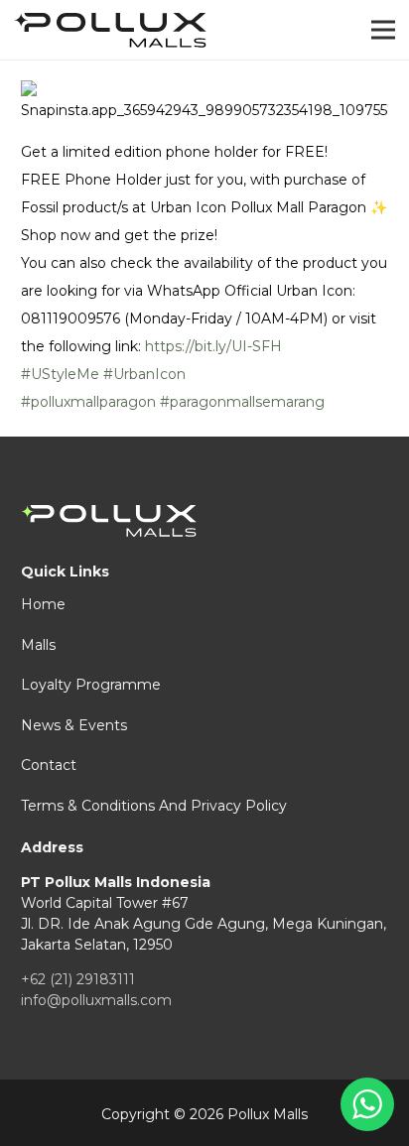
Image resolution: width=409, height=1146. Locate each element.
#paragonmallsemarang (242, 402)
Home (43, 604)
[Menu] (383, 30)
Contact (48, 765)
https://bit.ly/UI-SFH (213, 346)
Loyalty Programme (91, 685)
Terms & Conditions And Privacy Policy (154, 806)
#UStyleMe (60, 374)
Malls (38, 645)
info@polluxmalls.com (96, 1000)
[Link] (110, 30)
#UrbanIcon (144, 374)
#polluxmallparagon (88, 402)
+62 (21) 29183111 (78, 979)
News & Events (74, 725)
